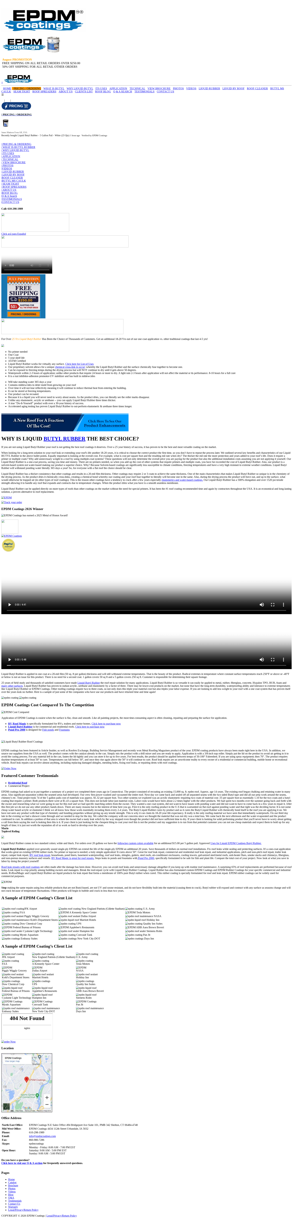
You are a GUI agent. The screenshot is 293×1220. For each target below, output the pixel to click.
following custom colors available (135, 843)
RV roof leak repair (40, 855)
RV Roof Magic (17, 723)
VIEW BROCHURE (159, 88)
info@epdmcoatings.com (42, 1136)
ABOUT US (66, 91)
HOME (7, 88)
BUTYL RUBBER (64, 439)
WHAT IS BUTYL (53, 88)
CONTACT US (165, 91)
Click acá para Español (13, 233)
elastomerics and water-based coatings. (182, 479)
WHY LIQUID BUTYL (80, 88)
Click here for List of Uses (79, 363)
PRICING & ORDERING (16, 144)
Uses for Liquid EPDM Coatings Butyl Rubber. (235, 843)
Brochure (13, 1185)
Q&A (11, 1197)
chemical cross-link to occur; (70, 367)
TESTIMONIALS (144, 91)
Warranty (13, 1206)
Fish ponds (48, 729)
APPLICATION (118, 88)
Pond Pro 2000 (16, 729)
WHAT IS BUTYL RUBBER (18, 147)
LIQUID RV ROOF (233, 88)
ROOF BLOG (103, 91)
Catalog (12, 1182)
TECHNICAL (137, 88)
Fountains (64, 729)
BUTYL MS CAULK (13, 180)
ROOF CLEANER (257, 88)
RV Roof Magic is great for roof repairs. (72, 858)
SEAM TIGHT (21, 91)
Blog (10, 1194)
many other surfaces (12, 685)
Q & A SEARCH (122, 91)
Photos (11, 1188)
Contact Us (14, 1203)
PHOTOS (178, 88)
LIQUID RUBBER (209, 88)
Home (11, 1179)
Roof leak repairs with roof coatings (20, 867)
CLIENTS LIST (84, 91)
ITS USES (101, 88)
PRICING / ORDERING (27, 88)
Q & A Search (9, 196)
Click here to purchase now (106, 723)
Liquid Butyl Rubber (88, 682)
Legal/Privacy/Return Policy (23, 1209)
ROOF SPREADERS (44, 91)
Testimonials (15, 1200)
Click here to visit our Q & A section (22, 1163)
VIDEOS (191, 88)
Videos (12, 1191)
